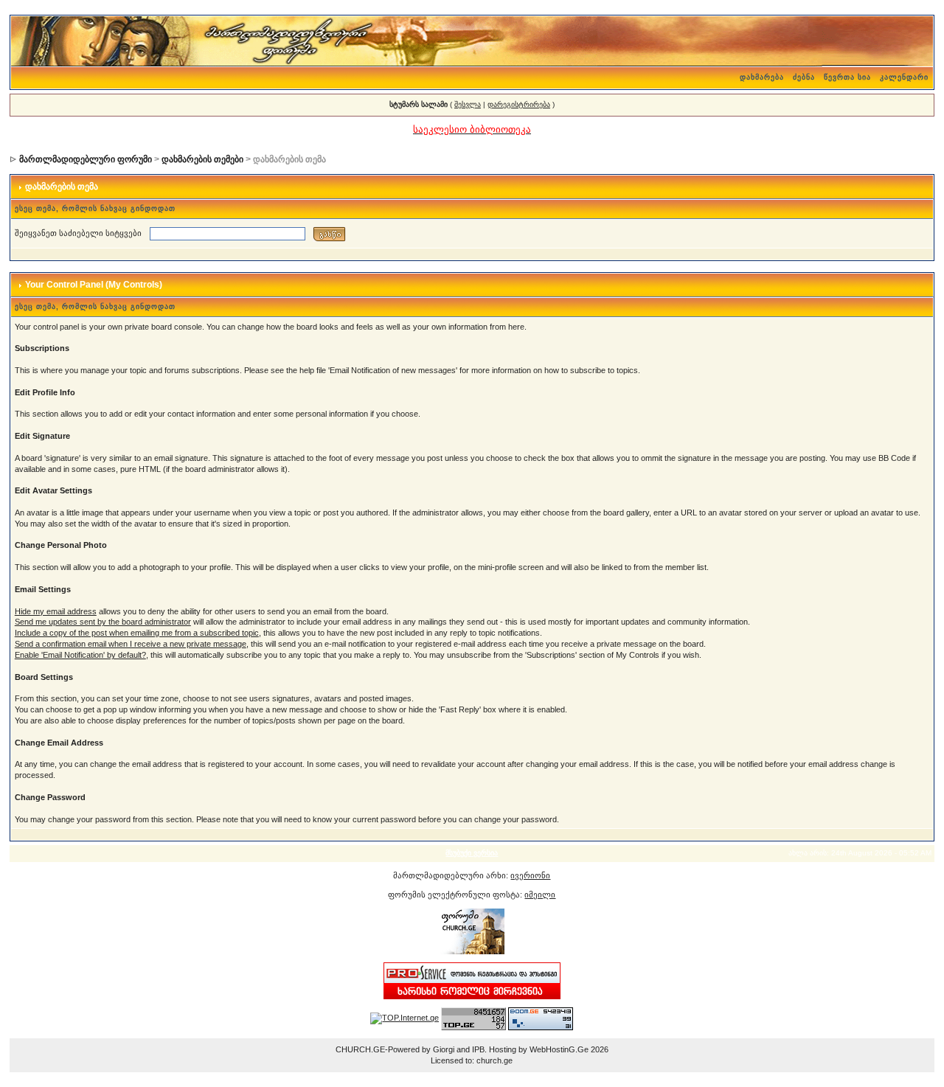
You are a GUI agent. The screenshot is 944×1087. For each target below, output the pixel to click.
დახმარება (762, 77)
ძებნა (804, 77)
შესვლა (467, 104)
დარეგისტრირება (518, 104)
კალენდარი (904, 77)
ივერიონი (530, 875)
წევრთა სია (847, 77)
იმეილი (539, 894)
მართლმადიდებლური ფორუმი (85, 159)
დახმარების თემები (202, 159)
